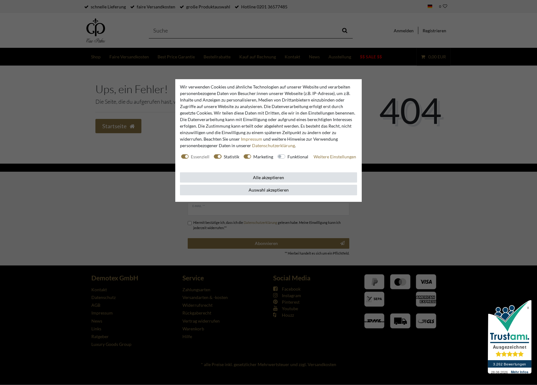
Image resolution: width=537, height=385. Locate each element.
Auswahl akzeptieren (269, 189)
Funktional (297, 156)
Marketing (263, 156)
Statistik (231, 156)
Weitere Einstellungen (335, 156)
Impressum (251, 139)
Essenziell (200, 156)
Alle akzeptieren (268, 177)
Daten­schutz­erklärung (273, 145)
